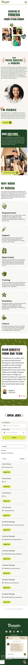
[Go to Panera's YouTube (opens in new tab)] (18, 632)
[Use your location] (23, 432)
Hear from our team (9, 172)
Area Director (6, 464)
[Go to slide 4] (25, 396)
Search (14, 437)
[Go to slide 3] (23, 396)
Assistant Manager (8, 522)
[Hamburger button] (25, 2)
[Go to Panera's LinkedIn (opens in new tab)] (10, 632)
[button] (14, 446)
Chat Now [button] (6, 122)
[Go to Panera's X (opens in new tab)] (21, 632)
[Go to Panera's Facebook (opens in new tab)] (6, 632)
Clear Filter (3, 450)
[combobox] (15, 425)
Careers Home (14, 635)
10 (20, 609)
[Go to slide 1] (19, 396)
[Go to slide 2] (21, 396)
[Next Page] (23, 609)
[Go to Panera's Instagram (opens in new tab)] (14, 632)
